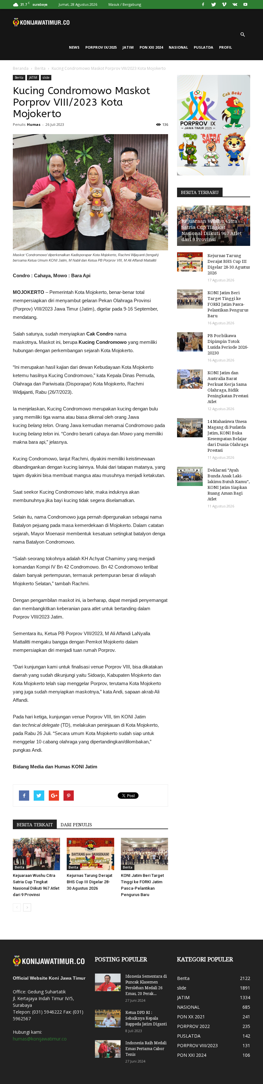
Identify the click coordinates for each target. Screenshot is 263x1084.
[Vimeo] (224, 4)
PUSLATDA (203, 47)
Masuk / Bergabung (124, 4)
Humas (33, 124)
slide (46, 77)
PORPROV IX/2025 (101, 47)
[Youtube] (245, 4)
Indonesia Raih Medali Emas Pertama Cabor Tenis (145, 1049)
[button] (242, 34)
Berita (40, 68)
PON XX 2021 (191, 1017)
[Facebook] (203, 4)
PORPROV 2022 (193, 1026)
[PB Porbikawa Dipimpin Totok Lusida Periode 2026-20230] (190, 342)
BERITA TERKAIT (35, 824)
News (74, 47)
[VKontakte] (235, 4)
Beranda (21, 68)
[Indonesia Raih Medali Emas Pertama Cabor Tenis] (108, 1049)
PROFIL (225, 47)
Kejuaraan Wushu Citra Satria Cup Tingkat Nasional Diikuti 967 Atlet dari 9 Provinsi (212, 230)
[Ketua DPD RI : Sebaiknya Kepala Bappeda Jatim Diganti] (108, 1018)
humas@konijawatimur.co (40, 1039)
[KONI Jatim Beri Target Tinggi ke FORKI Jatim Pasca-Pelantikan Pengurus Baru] (144, 854)
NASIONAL (178, 47)
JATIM (128, 47)
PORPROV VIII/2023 (197, 1045)
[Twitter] (213, 4)
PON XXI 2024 (151, 47)
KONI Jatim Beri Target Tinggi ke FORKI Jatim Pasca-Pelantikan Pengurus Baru (228, 304)
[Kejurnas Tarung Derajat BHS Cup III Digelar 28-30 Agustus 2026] (90, 854)
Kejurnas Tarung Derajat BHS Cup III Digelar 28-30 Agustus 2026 (89, 882)
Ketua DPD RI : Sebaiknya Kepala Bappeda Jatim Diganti (146, 1018)
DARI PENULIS (76, 824)
